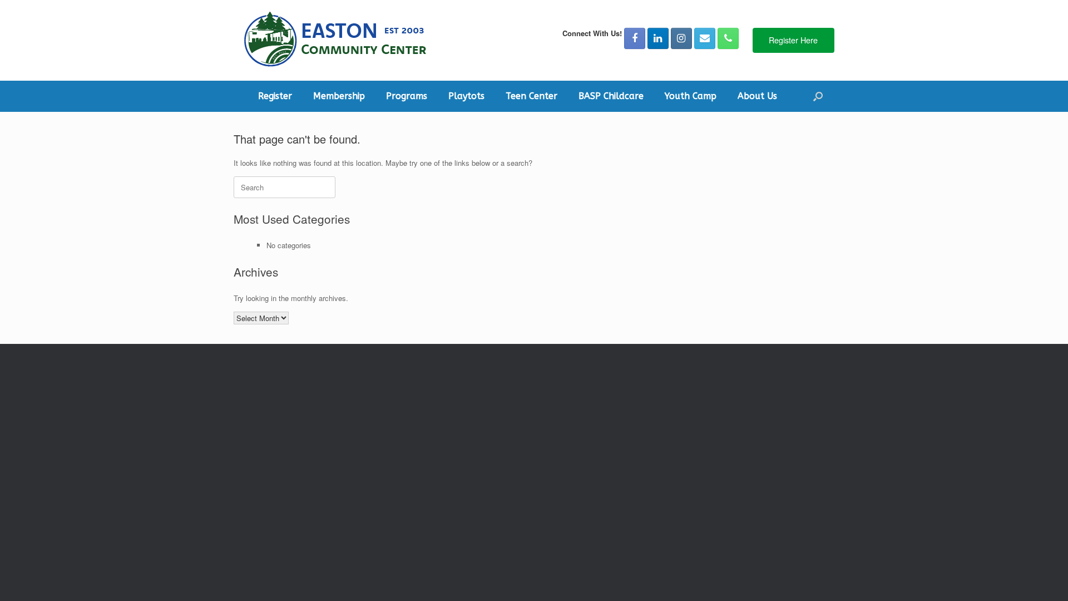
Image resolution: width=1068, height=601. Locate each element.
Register (275, 96)
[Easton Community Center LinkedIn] (658, 38)
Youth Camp (690, 96)
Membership (339, 96)
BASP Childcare (611, 96)
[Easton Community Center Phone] (728, 38)
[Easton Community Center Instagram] (681, 38)
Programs (406, 96)
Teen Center (531, 96)
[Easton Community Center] (334, 40)
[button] (818, 96)
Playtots (466, 96)
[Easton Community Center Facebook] (634, 38)
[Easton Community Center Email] (704, 38)
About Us (757, 96)
